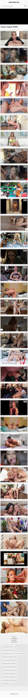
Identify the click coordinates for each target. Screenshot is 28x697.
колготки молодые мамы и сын (9, 677)
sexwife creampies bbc (20, 653)
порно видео (14, 638)
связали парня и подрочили (9, 673)
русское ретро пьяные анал (9, 650)
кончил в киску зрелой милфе (9, 667)
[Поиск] (25, 6)
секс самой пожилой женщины (9, 660)
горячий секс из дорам (7, 653)
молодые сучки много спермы (9, 657)
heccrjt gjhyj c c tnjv (6, 683)
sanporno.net (14, 2)
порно (14, 637)
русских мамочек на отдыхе (9, 670)
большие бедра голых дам (8, 663)
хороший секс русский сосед (9, 680)
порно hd (14, 640)
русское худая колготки (7, 647)
